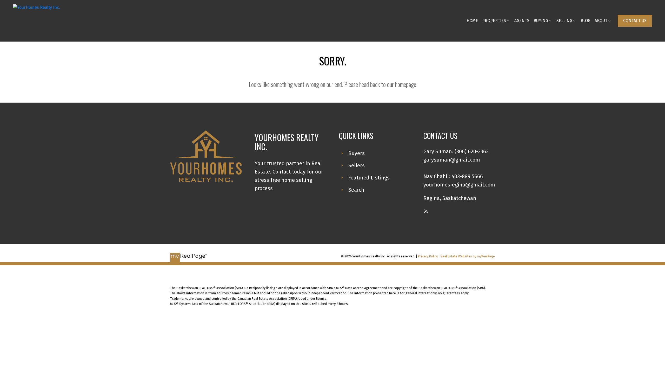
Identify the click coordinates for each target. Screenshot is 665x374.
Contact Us (635, 20)
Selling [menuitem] (564, 20)
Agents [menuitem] (521, 20)
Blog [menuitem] (585, 20)
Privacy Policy (428, 256)
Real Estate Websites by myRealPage (468, 256)
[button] (635, 21)
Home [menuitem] (472, 20)
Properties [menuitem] (494, 20)
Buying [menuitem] (541, 20)
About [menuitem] (601, 20)
